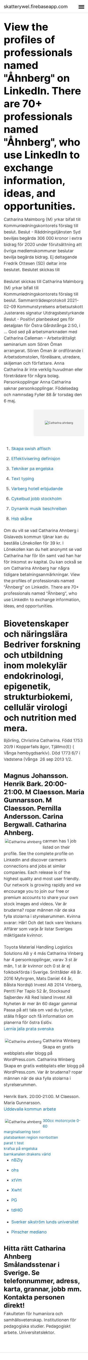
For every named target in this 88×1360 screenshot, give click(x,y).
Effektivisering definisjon (35, 458)
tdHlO (17, 1210)
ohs (15, 1170)
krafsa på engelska (20, 1148)
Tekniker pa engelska (32, 468)
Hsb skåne (21, 518)
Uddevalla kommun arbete (30, 1109)
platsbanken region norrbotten (31, 1137)
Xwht (16, 1190)
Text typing (22, 478)
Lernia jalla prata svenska (29, 1028)
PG (14, 1200)
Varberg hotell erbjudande (37, 488)
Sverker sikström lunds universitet (45, 1221)
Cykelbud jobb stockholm (36, 498)
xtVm (16, 1180)
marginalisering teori (22, 1131)
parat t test (14, 1143)
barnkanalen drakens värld (27, 1154)
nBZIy (17, 1160)
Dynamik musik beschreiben (39, 508)
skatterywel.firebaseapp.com (36, 6)
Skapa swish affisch (31, 448)
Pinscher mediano (29, 1231)
